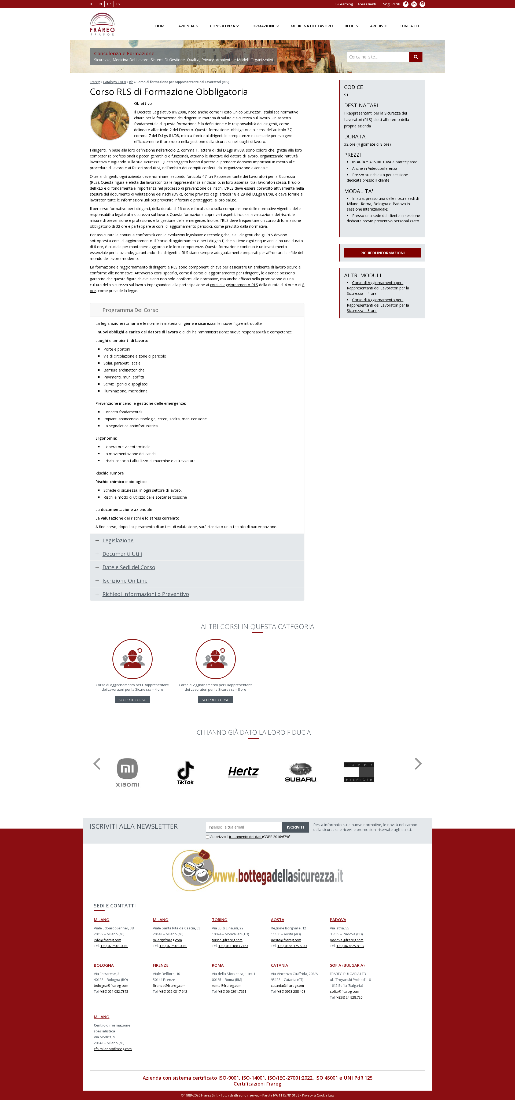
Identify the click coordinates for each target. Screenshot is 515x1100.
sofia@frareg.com (344, 991)
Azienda (186, 25)
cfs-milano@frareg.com (113, 1048)
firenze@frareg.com (169, 985)
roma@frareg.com (226, 985)
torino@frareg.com (227, 939)
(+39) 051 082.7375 (114, 991)
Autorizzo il (219, 836)
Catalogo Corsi (114, 82)
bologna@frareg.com (111, 985)
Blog (350, 25)
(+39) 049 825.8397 (350, 945)
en (100, 4)
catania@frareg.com (287, 985)
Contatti (409, 25)
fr (109, 4)
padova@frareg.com (346, 939)
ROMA (218, 965)
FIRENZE (160, 965)
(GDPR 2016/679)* (276, 836)
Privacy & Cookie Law (318, 1095)
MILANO (101, 919)
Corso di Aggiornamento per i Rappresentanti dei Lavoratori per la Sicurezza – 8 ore (378, 305)
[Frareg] (102, 24)
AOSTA (277, 919)
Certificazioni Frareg (257, 1083)
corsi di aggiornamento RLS (234, 284)
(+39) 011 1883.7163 (233, 945)
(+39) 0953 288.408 (291, 991)
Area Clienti (367, 4)
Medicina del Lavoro (312, 25)
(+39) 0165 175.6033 (292, 945)
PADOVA (338, 919)
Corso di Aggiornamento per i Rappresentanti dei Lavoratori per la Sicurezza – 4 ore (378, 288)
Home (161, 25)
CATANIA (279, 965)
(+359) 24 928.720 (349, 997)
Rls (131, 82)
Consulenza (222, 25)
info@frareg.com (107, 939)
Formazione (263, 25)
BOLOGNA (104, 965)
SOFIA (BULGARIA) (347, 965)
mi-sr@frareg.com (167, 939)
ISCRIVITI (295, 827)
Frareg (95, 82)
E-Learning (344, 4)
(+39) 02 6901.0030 (114, 945)
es (118, 4)
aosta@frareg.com (286, 939)
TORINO (219, 919)
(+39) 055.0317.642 (173, 991)
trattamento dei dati (245, 836)
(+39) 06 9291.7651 (232, 991)
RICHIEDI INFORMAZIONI (382, 252)
